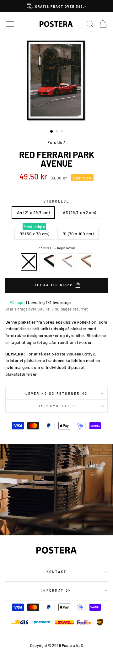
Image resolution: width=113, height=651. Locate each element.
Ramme (56, 248)
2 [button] (57, 132)
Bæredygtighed (56, 406)
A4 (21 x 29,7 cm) (33, 212)
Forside (54, 142)
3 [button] (62, 132)
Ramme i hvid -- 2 (65, 262)
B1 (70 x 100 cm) (78, 233)
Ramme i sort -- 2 (47, 262)
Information (56, 590)
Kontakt (56, 572)
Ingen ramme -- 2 (28, 262)
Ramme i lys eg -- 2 (84, 262)
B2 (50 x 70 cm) (34, 233)
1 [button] (51, 131)
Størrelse (56, 201)
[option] (56, 6)
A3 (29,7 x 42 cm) (79, 212)
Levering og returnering (56, 393)
